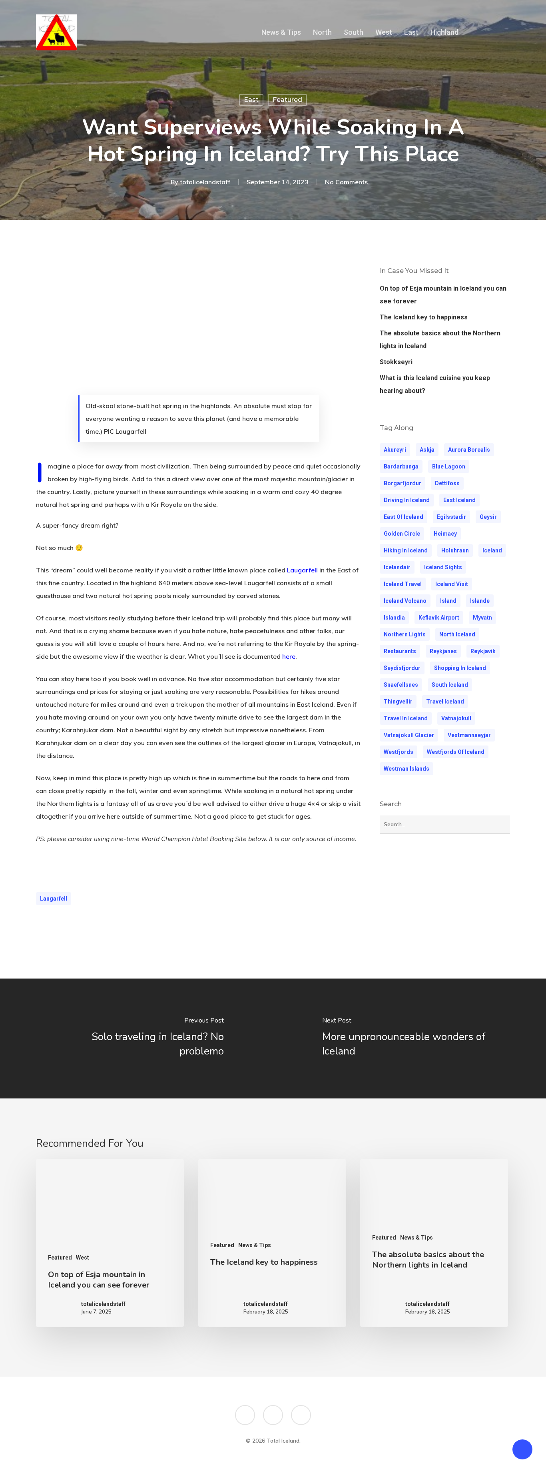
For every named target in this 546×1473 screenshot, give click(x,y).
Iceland (492, 550)
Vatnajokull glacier (409, 735)
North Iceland (457, 634)
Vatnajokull (456, 718)
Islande (480, 601)
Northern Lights (405, 634)
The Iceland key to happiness (424, 317)
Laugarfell (53, 898)
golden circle (402, 533)
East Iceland (459, 500)
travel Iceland (445, 701)
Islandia (394, 617)
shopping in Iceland (460, 668)
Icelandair (397, 567)
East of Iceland (403, 517)
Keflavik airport (438, 617)
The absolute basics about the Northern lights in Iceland (440, 339)
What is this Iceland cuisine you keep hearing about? (435, 384)
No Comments (346, 182)
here (288, 656)
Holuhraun (455, 550)
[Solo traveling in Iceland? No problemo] (136, 1038)
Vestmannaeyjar (469, 735)
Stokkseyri (396, 362)
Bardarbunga (401, 466)
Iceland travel (403, 584)
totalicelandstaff (205, 182)
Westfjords (398, 752)
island (448, 601)
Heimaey (445, 533)
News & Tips (254, 1245)
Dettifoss (447, 483)
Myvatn (482, 617)
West (82, 1257)
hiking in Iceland (406, 550)
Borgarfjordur (402, 483)
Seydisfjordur (402, 668)
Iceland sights (443, 567)
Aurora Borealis (469, 449)
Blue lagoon (448, 466)
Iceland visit (451, 584)
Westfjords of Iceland (455, 752)
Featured (287, 100)
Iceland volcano (405, 601)
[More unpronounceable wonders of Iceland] (409, 1038)
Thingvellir (398, 701)
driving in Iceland (407, 500)
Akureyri (395, 449)
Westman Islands (406, 768)
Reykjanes (443, 651)
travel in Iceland (406, 718)
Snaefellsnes (401, 685)
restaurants (400, 651)
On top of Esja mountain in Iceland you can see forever (443, 295)
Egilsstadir (451, 517)
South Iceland (450, 685)
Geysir (488, 517)
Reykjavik (483, 651)
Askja (427, 449)
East (251, 100)
